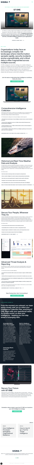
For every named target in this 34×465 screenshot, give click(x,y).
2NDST (23, 463)
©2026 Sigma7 (12, 463)
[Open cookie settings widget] (1, 464)
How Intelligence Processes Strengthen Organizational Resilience (8, 431)
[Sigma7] (17, 451)
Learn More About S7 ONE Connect (8, 234)
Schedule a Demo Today (17, 40)
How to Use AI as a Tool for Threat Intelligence (25, 430)
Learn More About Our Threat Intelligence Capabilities (13, 133)
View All (31, 422)
